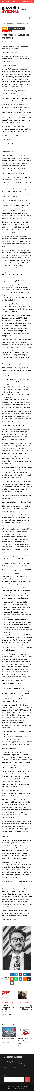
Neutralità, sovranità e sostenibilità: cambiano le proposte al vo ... (25, 1041)
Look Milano (23, 1088)
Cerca (5, 1076)
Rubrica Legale (11, 23)
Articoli (5, 28)
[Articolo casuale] (26, 18)
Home (3, 23)
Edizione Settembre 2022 (16, 28)
